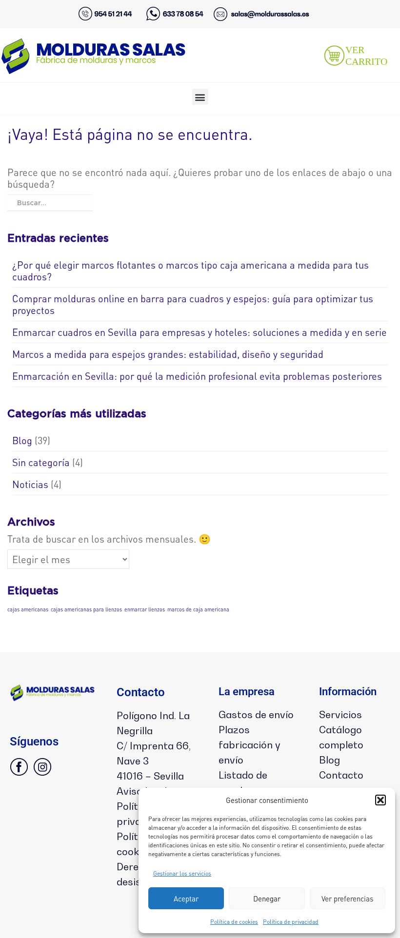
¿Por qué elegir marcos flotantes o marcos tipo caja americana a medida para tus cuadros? (190, 270)
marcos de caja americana (198, 609)
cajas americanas (27, 609)
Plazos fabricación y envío (249, 745)
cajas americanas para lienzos (86, 609)
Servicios (340, 715)
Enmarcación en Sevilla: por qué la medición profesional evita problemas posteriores (197, 376)
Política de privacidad (291, 921)
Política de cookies (234, 921)
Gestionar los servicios (182, 873)
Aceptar (186, 898)
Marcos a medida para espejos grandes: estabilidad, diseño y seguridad (167, 354)
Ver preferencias (347, 898)
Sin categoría (41, 462)
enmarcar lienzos (144, 609)
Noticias (30, 484)
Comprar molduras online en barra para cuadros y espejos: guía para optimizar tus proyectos (192, 304)
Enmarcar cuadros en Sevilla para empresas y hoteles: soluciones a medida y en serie (199, 332)
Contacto (341, 775)
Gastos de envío (256, 715)
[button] (380, 800)
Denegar (266, 898)
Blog (22, 440)
